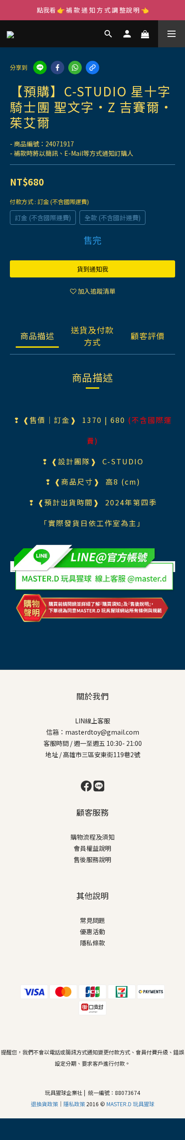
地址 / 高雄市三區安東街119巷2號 (92, 754)
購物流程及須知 (92, 836)
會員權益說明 (92, 848)
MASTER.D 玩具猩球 (130, 1104)
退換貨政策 (44, 1104)
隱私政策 (74, 1104)
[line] (40, 67)
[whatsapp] (75, 67)
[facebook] (57, 67)
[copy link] (92, 67)
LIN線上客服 (92, 720)
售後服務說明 (92, 859)
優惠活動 (92, 931)
